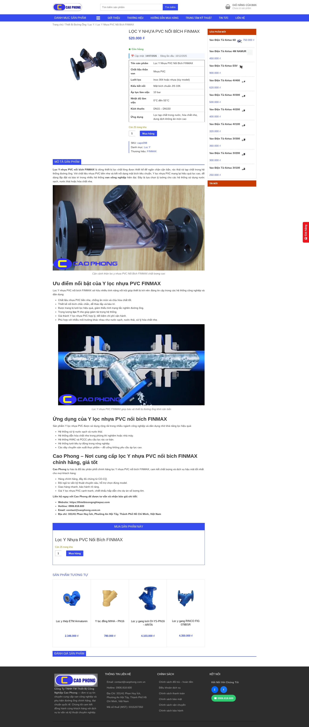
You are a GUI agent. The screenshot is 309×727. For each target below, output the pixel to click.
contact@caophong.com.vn (129, 681)
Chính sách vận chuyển (172, 704)
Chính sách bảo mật (170, 699)
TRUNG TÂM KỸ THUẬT (199, 18)
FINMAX (151, 151)
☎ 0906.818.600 (223, 698)
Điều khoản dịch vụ (170, 687)
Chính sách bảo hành (171, 710)
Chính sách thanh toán (172, 693)
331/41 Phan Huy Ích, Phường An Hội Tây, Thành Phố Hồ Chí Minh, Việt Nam (127, 697)
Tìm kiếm (170, 7)
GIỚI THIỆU (114, 18)
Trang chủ (58, 24)
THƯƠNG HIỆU (135, 18)
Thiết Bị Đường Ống (75, 24)
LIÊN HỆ (240, 18)
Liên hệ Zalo (292, 677)
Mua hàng (148, 133)
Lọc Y (91, 24)
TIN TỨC (223, 18)
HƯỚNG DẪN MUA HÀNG (164, 18)
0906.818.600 (124, 687)
